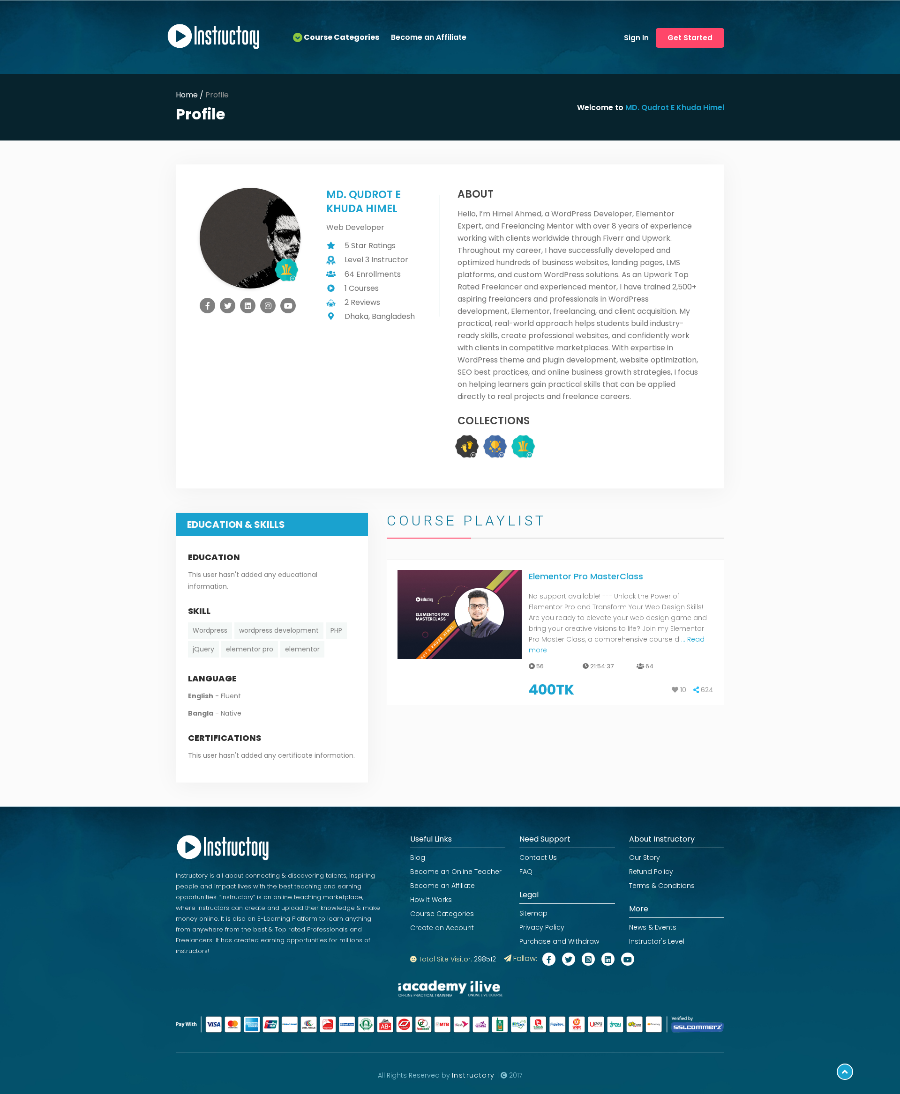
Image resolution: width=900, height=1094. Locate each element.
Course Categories (442, 913)
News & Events (652, 927)
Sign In (636, 38)
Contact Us (538, 857)
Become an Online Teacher (456, 871)
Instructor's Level (656, 941)
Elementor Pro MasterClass (586, 576)
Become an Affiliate (428, 37)
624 (706, 690)
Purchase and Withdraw (559, 941)
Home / (190, 94)
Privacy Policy (541, 927)
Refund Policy (651, 871)
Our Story (644, 857)
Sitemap (533, 913)
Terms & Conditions (662, 885)
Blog (417, 857)
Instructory (474, 1075)
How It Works (431, 899)
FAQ (525, 871)
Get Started (690, 38)
